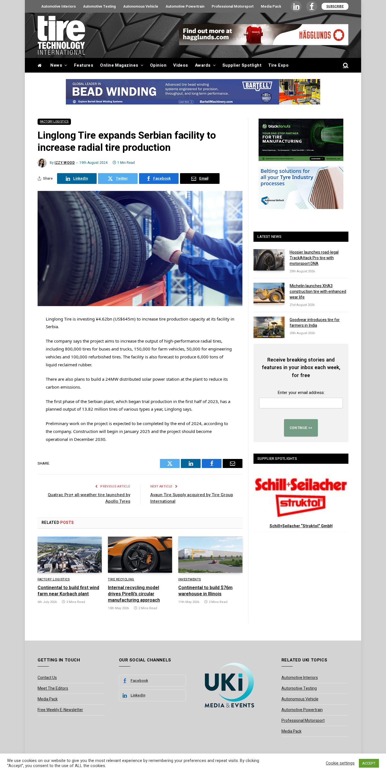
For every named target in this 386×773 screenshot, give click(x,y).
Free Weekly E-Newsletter (60, 710)
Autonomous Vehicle (140, 6)
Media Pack (271, 6)
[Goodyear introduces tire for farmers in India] (269, 327)
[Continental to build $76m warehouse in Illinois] (210, 555)
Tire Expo (278, 65)
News (56, 65)
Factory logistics (54, 122)
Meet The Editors (53, 688)
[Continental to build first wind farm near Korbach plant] (70, 555)
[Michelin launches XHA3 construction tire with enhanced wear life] (269, 293)
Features (84, 65)
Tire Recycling (121, 579)
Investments (189, 579)
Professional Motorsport (232, 6)
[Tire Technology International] (61, 35)
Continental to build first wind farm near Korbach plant (68, 591)
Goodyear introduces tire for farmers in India (315, 322)
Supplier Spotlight (241, 65)
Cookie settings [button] (340, 763)
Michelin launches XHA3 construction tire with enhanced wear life (318, 291)
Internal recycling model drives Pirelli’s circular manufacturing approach (134, 594)
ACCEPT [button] (369, 763)
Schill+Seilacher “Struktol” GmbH (301, 526)
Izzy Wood (65, 162)
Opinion (158, 65)
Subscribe (335, 6)
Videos (180, 65)
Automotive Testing (99, 6)
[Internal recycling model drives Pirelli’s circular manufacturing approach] (140, 555)
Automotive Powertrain (185, 6)
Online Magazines (119, 65)
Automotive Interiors (58, 6)
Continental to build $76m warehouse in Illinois (205, 591)
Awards (203, 65)
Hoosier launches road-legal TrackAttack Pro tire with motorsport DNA (314, 258)
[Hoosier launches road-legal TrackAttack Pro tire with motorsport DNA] (269, 260)
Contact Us (47, 678)
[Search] (345, 65)
